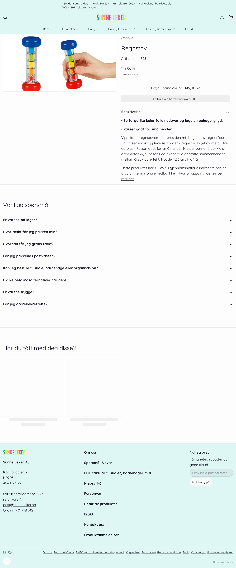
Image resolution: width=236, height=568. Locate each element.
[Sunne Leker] (111, 17)
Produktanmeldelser (101, 535)
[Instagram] (5, 552)
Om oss (90, 452)
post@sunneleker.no (19, 505)
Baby (91, 29)
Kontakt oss (94, 524)
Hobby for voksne (120, 29)
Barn (46, 29)
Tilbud (189, 29)
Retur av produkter (100, 504)
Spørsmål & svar (98, 462)
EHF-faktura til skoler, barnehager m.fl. (118, 473)
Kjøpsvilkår (93, 483)
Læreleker (68, 29)
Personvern (93, 493)
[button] (175, 88)
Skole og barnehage (158, 29)
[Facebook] (10, 552)
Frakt (88, 514)
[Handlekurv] (229, 17)
